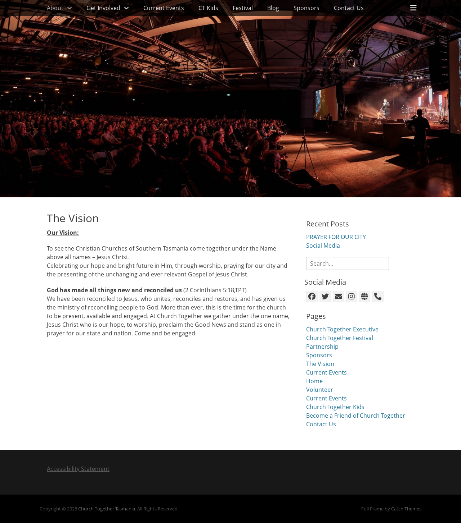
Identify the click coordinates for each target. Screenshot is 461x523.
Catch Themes (406, 508)
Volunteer (319, 390)
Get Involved (103, 8)
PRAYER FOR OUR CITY (336, 237)
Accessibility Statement (78, 469)
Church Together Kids (335, 407)
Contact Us (349, 8)
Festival (243, 8)
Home (314, 381)
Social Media (323, 245)
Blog (273, 8)
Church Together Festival (339, 338)
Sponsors (306, 8)
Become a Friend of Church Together (355, 415)
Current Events (163, 8)
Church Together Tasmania (106, 508)
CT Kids (208, 8)
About (55, 8)
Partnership (322, 346)
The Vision (320, 364)
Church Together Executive (342, 329)
